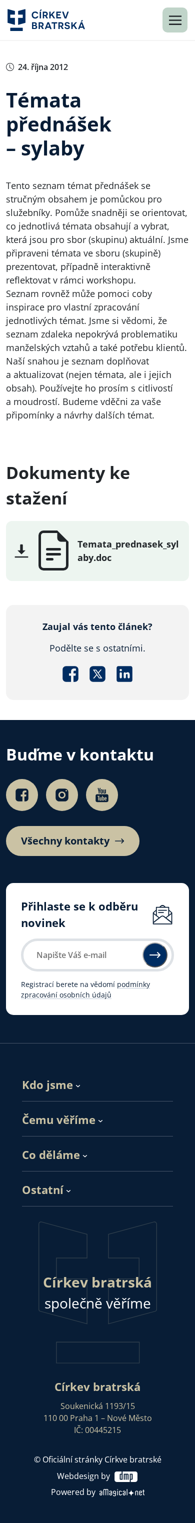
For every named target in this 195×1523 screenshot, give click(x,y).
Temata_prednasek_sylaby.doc (128, 551)
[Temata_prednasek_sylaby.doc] (54, 550)
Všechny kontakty (65, 841)
